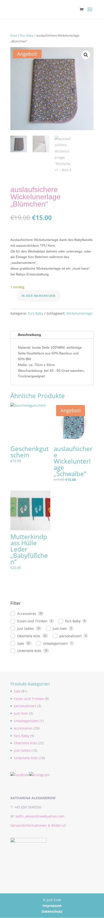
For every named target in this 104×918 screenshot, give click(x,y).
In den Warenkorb (39, 296)
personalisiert (70, 636)
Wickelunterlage (79, 313)
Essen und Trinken (32, 621)
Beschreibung (29, 335)
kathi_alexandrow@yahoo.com (39, 816)
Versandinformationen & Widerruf (38, 825)
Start (13, 35)
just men (60, 628)
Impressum (52, 905)
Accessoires (26, 613)
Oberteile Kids (28, 636)
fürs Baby (27, 35)
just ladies (25, 628)
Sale (20, 643)
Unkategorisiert (55, 643)
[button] (86, 55)
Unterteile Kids (29, 650)
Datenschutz (52, 911)
